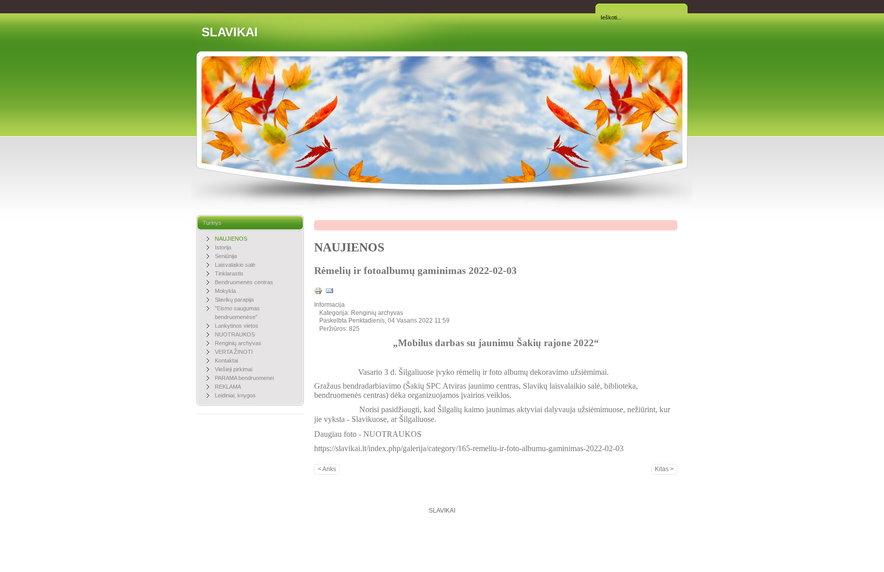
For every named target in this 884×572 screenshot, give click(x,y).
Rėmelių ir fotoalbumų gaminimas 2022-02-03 (415, 270)
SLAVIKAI (230, 32)
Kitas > (664, 469)
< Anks (327, 469)
